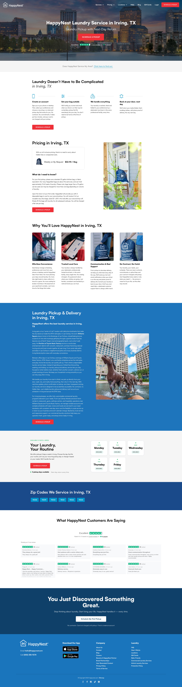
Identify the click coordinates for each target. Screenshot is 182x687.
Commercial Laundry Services (141, 661)
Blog (139, 5)
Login (157, 5)
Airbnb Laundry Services (139, 663)
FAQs (132, 5)
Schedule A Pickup (91, 37)
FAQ (132, 647)
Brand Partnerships (102, 661)
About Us (99, 647)
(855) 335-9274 (30, 655)
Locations (121, 5)
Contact (99, 650)
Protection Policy (137, 666)
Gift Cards (147, 5)
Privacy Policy (101, 666)
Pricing (109, 5)
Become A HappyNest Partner (106, 658)
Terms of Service (101, 668)
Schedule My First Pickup (91, 619)
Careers (99, 655)
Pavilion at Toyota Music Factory (50, 343)
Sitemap (101, 678)
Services (99, 5)
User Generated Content (104, 663)
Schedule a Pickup (40, 465)
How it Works (135, 650)
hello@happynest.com (34, 651)
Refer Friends (135, 658)
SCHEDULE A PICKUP (170, 4)
